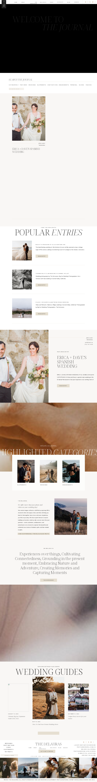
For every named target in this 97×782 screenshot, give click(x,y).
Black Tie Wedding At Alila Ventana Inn (50, 244)
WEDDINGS (42, 145)
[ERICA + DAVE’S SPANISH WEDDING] (28, 118)
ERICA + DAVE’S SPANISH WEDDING (26, 150)
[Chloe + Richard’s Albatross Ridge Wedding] (22, 308)
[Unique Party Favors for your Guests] (78, 697)
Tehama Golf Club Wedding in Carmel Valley (52, 273)
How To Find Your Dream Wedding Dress (45, 724)
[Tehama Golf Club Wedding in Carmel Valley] (22, 279)
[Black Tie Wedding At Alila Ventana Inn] (22, 250)
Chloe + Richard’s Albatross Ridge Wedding (52, 302)
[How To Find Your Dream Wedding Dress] (48, 698)
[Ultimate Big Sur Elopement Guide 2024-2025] (18, 697)
